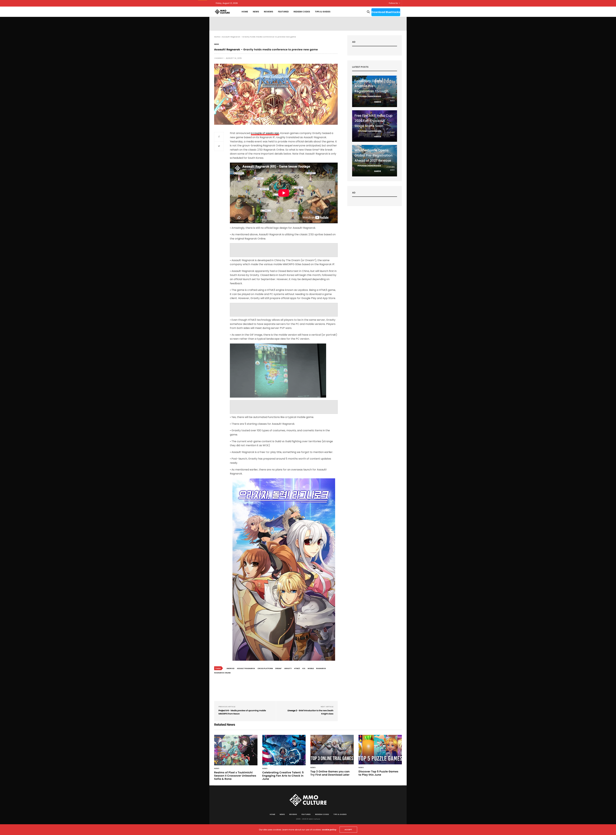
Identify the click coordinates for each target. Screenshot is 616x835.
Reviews (268, 11)
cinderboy (218, 58)
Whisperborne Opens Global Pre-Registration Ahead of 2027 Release (373, 155)
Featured (283, 11)
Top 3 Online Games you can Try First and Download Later (330, 773)
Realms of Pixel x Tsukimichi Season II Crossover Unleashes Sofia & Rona (235, 776)
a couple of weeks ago (265, 133)
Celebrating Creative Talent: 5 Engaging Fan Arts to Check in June (283, 776)
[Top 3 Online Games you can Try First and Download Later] (332, 749)
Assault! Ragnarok (246, 668)
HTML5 (297, 668)
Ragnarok (321, 668)
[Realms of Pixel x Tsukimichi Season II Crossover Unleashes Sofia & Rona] (235, 750)
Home (245, 11)
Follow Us (393, 3)
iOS (303, 668)
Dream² (278, 668)
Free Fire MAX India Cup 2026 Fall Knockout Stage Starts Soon (374, 120)
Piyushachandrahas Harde (369, 99)
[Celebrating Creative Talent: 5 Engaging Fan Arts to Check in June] (284, 750)
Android (231, 668)
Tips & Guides (322, 11)
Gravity (288, 668)
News (256, 11)
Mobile (311, 668)
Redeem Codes (302, 11)
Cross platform (265, 668)
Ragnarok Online (222, 673)
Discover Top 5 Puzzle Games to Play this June (378, 773)
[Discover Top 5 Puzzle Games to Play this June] (380, 749)
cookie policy (329, 829)
